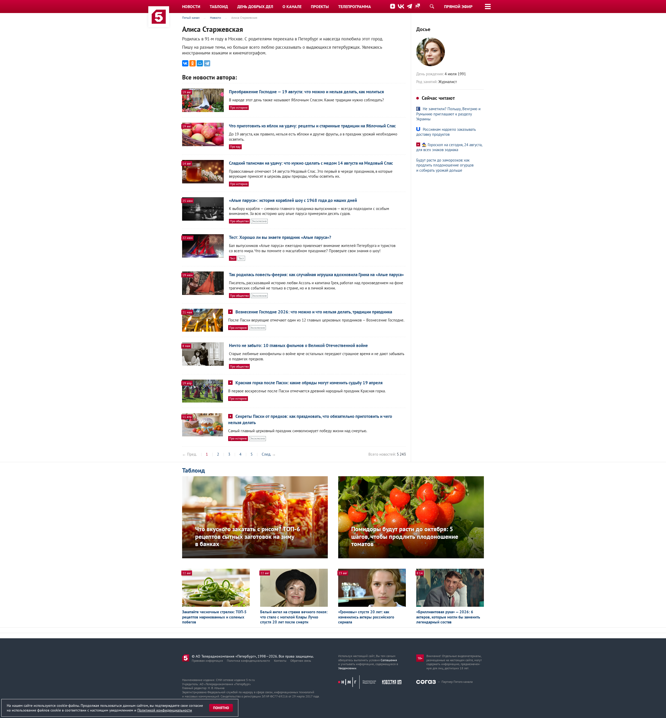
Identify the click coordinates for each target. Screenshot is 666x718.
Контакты (280, 661)
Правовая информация (207, 661)
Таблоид (193, 470)
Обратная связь (300, 661)
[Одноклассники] (192, 63)
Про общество (239, 221)
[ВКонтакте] (185, 63)
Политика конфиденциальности (248, 661)
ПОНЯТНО (221, 707)
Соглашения (389, 660)
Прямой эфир (458, 6)
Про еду (235, 146)
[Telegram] (207, 63)
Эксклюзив (259, 221)
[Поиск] (431, 6)
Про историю (239, 107)
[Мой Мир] (200, 63)
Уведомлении (347, 668)
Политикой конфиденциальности (164, 710)
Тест (232, 258)
